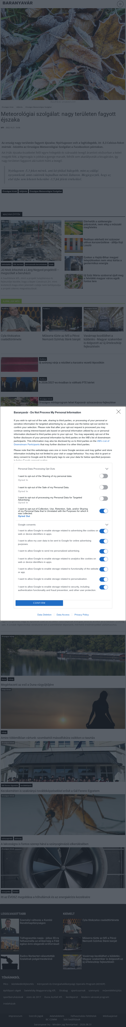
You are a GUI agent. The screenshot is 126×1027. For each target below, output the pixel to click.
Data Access (63, 614)
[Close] (119, 413)
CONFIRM (39, 603)
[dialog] (63, 513)
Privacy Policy (81, 614)
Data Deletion (44, 614)
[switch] (103, 476)
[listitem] (63, 469)
